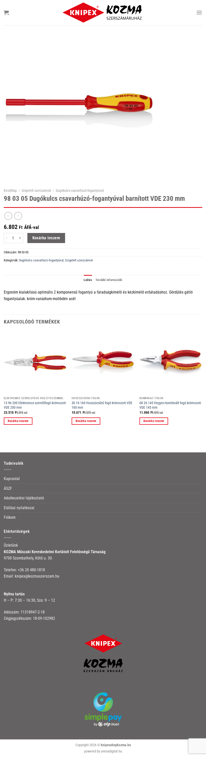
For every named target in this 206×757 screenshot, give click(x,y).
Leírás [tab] (88, 280)
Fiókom (10, 517)
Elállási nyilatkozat (19, 507)
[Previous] (4, 382)
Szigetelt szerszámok (36, 190)
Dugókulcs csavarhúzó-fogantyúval (80, 190)
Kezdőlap (10, 190)
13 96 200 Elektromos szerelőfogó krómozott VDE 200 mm (35, 405)
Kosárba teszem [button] (18, 421)
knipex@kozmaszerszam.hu (37, 576)
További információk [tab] (108, 280)
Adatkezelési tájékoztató (24, 498)
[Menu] (199, 12)
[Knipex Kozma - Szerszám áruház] (103, 12)
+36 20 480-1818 (31, 569)
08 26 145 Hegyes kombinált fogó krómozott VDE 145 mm (170, 405)
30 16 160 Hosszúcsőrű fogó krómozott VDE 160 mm (102, 405)
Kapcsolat (12, 478)
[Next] (202, 382)
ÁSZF (8, 488)
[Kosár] (6, 12)
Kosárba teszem (46, 238)
